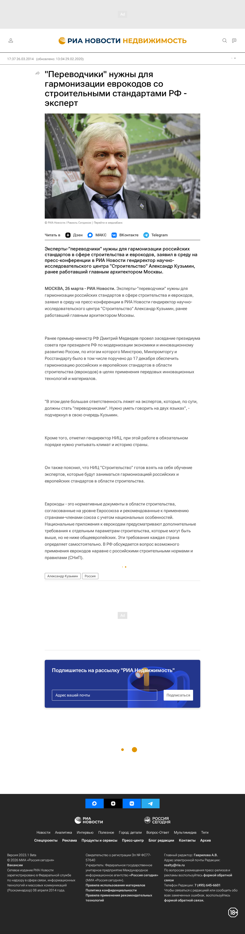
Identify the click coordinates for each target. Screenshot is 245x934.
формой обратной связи (183, 900)
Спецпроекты (45, 840)
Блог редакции (161, 840)
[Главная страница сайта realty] (122, 41)
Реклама (69, 840)
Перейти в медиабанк (108, 222)
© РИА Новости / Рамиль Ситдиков (68, 222)
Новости (43, 832)
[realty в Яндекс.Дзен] (113, 803)
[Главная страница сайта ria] (86, 41)
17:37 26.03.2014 (20, 59)
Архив (205, 840)
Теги (204, 832)
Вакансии (15, 865)
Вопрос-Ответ (157, 832)
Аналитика (63, 832)
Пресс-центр (133, 840)
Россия (90, 576)
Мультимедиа (185, 832)
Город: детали (130, 832)
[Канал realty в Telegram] (150, 803)
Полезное (106, 832)
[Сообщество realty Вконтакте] (132, 803)
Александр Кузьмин (62, 576)
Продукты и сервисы (99, 840)
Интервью (85, 832)
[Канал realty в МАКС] (94, 803)
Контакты (187, 840)
